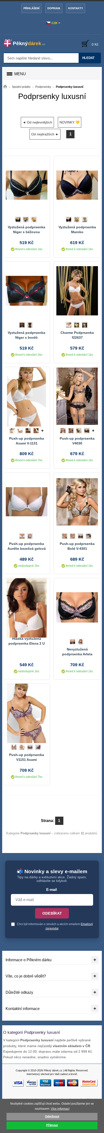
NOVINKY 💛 (69, 122)
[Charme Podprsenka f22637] (77, 290)
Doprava (53, 8)
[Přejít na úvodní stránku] (5, 87)
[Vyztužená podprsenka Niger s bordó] (26, 290)
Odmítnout (52, 1116)
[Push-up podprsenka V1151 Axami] (26, 712)
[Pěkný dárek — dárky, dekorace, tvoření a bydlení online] (27, 43)
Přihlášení (31, 8)
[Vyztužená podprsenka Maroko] (77, 185)
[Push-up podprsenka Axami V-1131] (26, 396)
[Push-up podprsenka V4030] (77, 396)
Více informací (60, 1108)
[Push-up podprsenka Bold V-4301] (77, 501)
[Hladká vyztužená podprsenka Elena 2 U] (26, 607)
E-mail (51, 890)
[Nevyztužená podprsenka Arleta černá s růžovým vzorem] (77, 607)
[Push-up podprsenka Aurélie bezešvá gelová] (26, 501)
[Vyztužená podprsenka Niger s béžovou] (26, 185)
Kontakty (75, 8)
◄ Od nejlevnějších (37, 122)
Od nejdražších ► (45, 134)
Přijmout (52, 1125)
